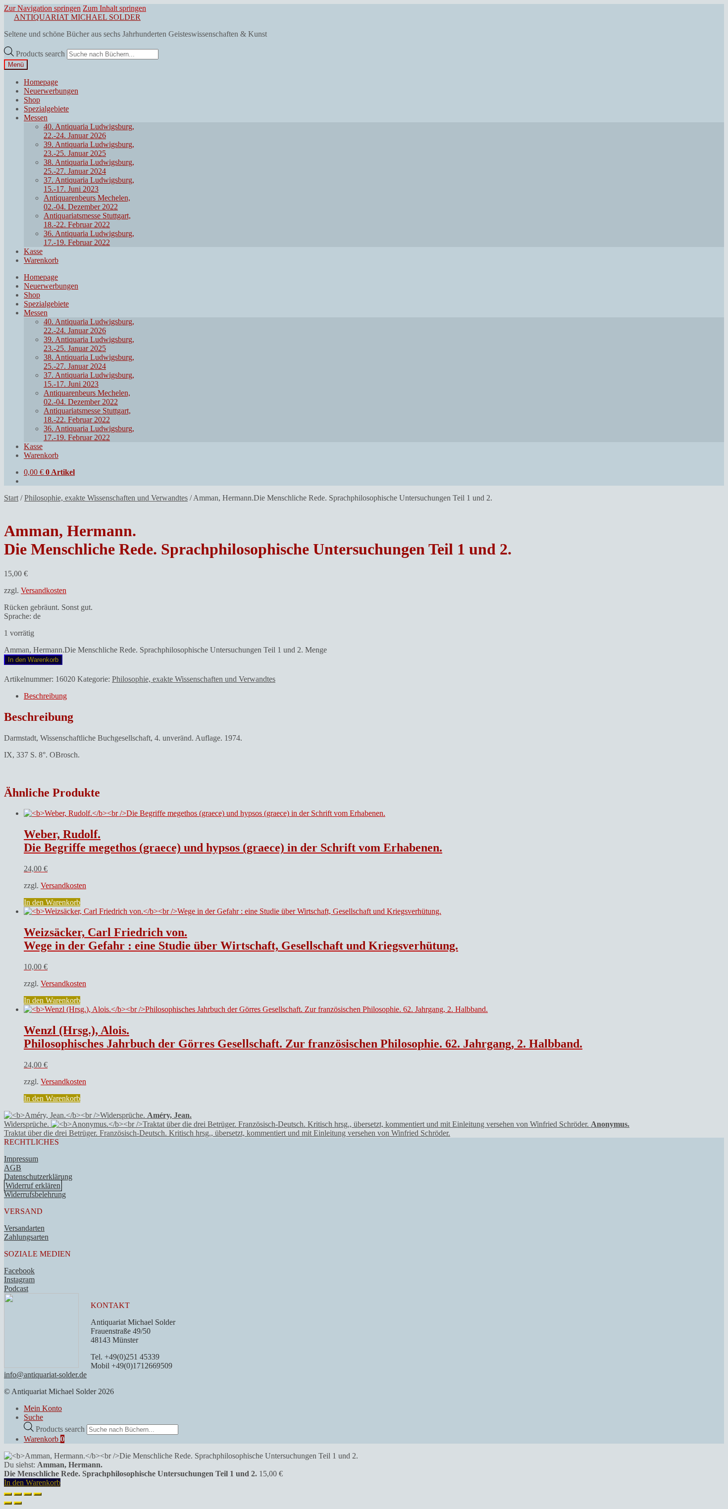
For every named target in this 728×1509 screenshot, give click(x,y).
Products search (41, 54)
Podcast (16, 1288)
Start (11, 498)
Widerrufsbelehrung (35, 1194)
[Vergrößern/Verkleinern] (8, 1494)
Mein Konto (43, 1408)
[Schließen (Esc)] (38, 1494)
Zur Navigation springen (42, 8)
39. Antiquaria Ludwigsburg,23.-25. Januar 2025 (89, 148)
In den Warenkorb (33, 659)
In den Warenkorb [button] (52, 902)
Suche (33, 1417)
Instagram (19, 1279)
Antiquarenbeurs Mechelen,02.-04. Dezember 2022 (87, 202)
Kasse (33, 251)
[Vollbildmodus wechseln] (18, 1494)
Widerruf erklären (32, 1185)
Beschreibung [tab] (45, 696)
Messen (36, 117)
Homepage (41, 82)
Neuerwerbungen (51, 91)
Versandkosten (43, 590)
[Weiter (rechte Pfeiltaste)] (18, 1503)
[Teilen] (28, 1494)
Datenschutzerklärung (38, 1176)
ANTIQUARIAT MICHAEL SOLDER (77, 17)
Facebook (19, 1270)
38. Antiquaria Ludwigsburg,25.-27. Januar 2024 (89, 166)
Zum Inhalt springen (114, 8)
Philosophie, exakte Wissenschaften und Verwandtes (106, 498)
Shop (32, 100)
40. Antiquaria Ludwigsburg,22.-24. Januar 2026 (89, 131)
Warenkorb (41, 260)
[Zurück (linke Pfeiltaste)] (8, 1503)
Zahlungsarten (26, 1237)
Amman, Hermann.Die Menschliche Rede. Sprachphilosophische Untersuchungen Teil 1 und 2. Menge (165, 650)
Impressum (21, 1159)
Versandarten (24, 1228)
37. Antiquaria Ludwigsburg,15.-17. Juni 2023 (89, 184)
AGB (12, 1167)
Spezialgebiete (46, 108)
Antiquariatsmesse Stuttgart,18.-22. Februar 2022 (87, 220)
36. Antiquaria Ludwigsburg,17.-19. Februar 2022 (89, 238)
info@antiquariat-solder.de (45, 1374)
